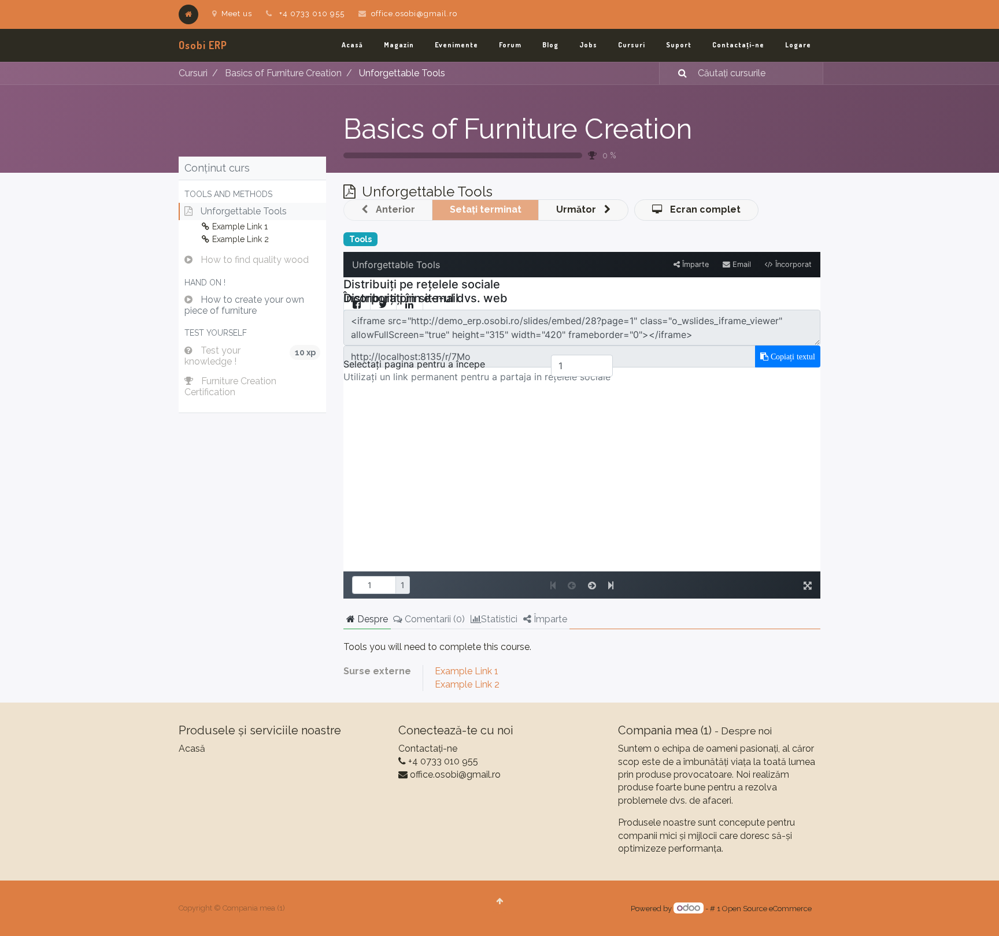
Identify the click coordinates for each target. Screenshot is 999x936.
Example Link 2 (467, 684)
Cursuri (193, 73)
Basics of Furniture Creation (517, 129)
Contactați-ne (427, 748)
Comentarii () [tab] (433, 619)
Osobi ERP (203, 45)
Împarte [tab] (549, 619)
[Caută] (675, 73)
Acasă (192, 748)
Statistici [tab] (499, 619)
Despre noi (746, 731)
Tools (360, 239)
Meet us (236, 13)
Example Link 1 (466, 671)
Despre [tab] (371, 619)
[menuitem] (352, 45)
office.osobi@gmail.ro (414, 13)
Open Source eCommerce (767, 908)
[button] (252, 194)
